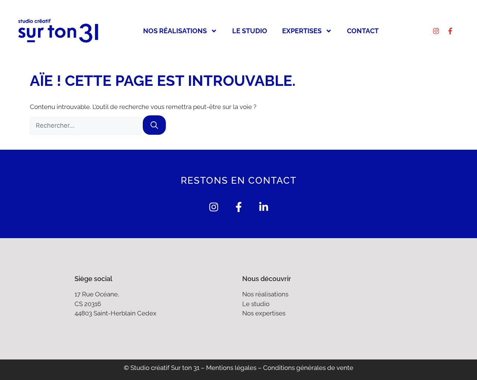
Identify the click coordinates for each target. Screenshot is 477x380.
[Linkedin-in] (264, 207)
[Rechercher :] (86, 125)
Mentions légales (231, 367)
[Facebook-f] (450, 31)
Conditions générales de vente (308, 367)
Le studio (249, 31)
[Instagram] (436, 31)
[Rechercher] (154, 125)
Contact (363, 31)
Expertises (302, 31)
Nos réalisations (175, 31)
